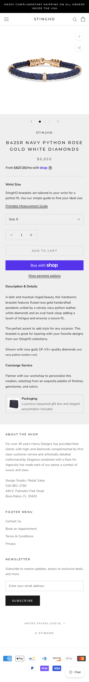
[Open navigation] (6, 19)
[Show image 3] (49, 122)
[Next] (58, 121)
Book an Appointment (21, 529)
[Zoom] (79, 36)
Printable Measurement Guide (26, 206)
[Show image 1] (40, 122)
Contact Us (13, 521)
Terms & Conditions (19, 536)
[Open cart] (83, 19)
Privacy (10, 544)
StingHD (44, 132)
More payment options (45, 276)
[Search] (75, 19)
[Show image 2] (45, 122)
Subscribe (22, 600)
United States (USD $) (42, 623)
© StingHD (44, 633)
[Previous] (31, 121)
